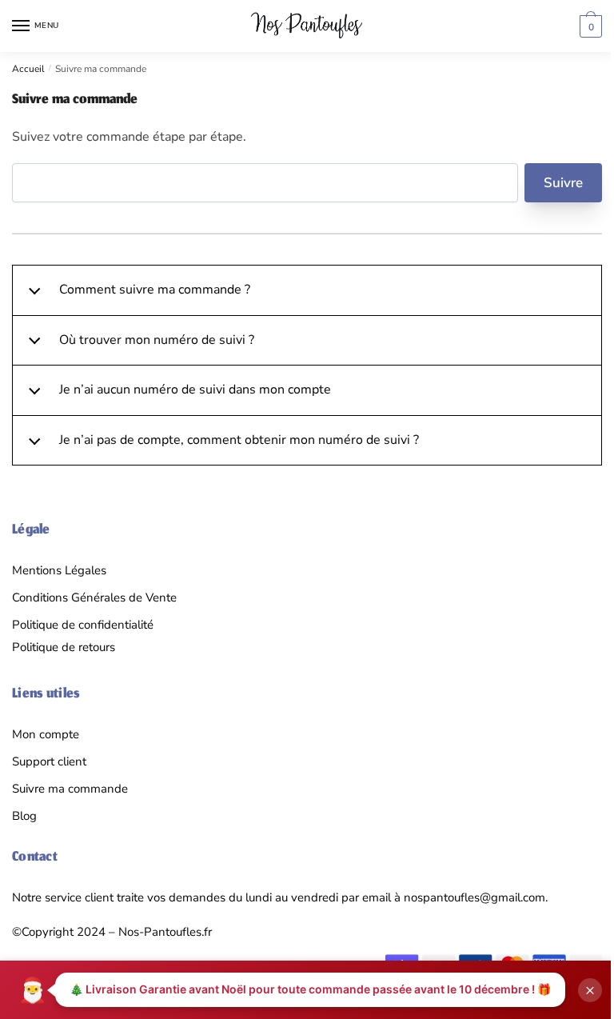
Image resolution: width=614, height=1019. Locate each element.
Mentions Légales (59, 570)
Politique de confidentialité (83, 625)
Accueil (28, 68)
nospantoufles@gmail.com (474, 897)
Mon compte (45, 734)
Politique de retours (63, 647)
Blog (24, 816)
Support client (49, 761)
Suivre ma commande (70, 789)
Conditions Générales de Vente (94, 597)
